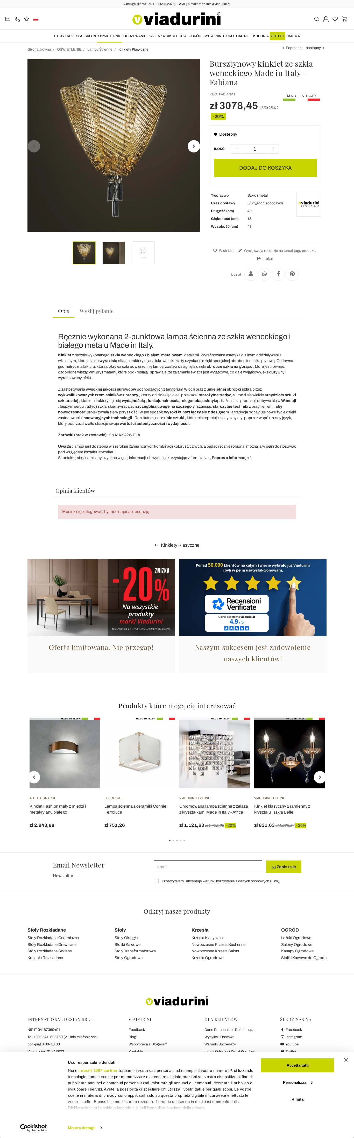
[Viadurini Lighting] (309, 204)
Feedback (137, 1030)
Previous (34, 146)
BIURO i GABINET (237, 36)
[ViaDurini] (176, 18)
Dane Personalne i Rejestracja (228, 1030)
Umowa (293, 36)
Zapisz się (286, 867)
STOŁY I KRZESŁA (68, 36)
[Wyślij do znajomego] (250, 274)
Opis (63, 310)
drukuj (267, 259)
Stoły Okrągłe (126, 938)
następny (313, 48)
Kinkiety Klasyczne (180, 545)
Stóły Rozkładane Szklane (49, 951)
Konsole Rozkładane (45, 958)
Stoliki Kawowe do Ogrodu (304, 958)
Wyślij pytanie (97, 310)
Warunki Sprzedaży (220, 1044)
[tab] (63, 311)
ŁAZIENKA (156, 36)
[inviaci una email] (8, 19)
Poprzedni (294, 48)
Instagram (293, 1037)
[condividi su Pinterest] (292, 274)
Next (194, 146)
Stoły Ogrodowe (129, 958)
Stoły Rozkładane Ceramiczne (53, 938)
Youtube (292, 1044)
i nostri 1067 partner (98, 1070)
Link (274, 881)
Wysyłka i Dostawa (219, 1037)
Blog (132, 1037)
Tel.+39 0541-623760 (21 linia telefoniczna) (62, 1037)
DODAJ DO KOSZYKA (265, 168)
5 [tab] (188, 844)
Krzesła (200, 930)
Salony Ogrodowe (296, 944)
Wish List (225, 251)
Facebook (293, 1030)
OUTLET (277, 36)
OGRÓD (195, 36)
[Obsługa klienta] (17, 19)
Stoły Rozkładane (46, 930)
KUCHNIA (261, 36)
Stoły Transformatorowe (135, 951)
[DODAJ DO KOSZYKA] (87, 730)
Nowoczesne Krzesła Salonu (216, 951)
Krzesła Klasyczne (207, 938)
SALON (90, 36)
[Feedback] (26, 19)
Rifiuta (297, 1099)
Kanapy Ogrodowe (297, 951)
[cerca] (316, 19)
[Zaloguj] (326, 19)
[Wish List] (87, 743)
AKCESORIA (177, 36)
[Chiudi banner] (346, 1059)
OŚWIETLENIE (109, 36)
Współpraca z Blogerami (148, 1044)
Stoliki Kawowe (127, 944)
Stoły (120, 930)
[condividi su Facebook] (278, 274)
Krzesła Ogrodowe (207, 958)
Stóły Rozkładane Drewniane (51, 944)
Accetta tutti (298, 1065)
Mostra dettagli (82, 1128)
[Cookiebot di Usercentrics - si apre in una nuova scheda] (33, 1128)
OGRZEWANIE (134, 36)
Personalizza (294, 1082)
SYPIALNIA (212, 36)
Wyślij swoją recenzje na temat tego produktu (279, 251)
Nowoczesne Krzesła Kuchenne (218, 944)
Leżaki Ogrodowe (296, 938)
